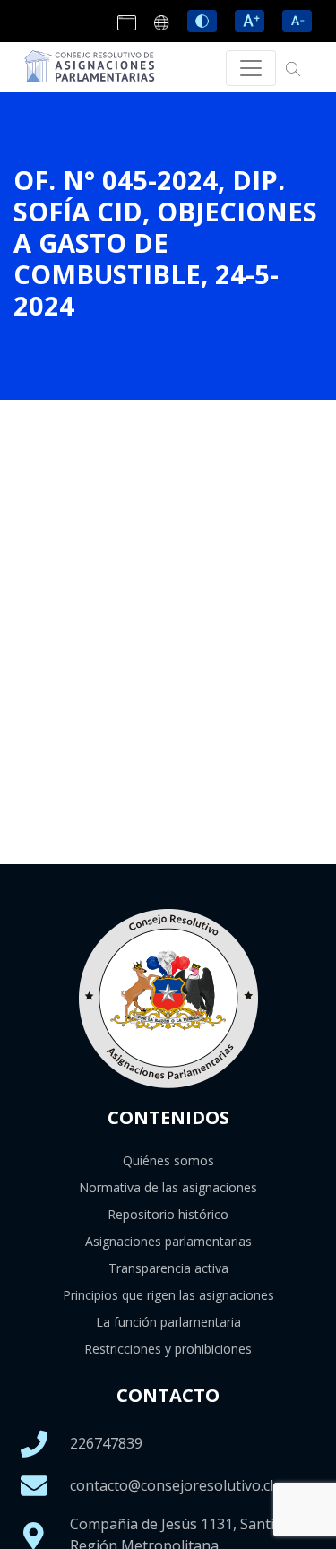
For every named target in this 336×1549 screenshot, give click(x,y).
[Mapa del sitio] (164, 22)
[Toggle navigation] (251, 68)
